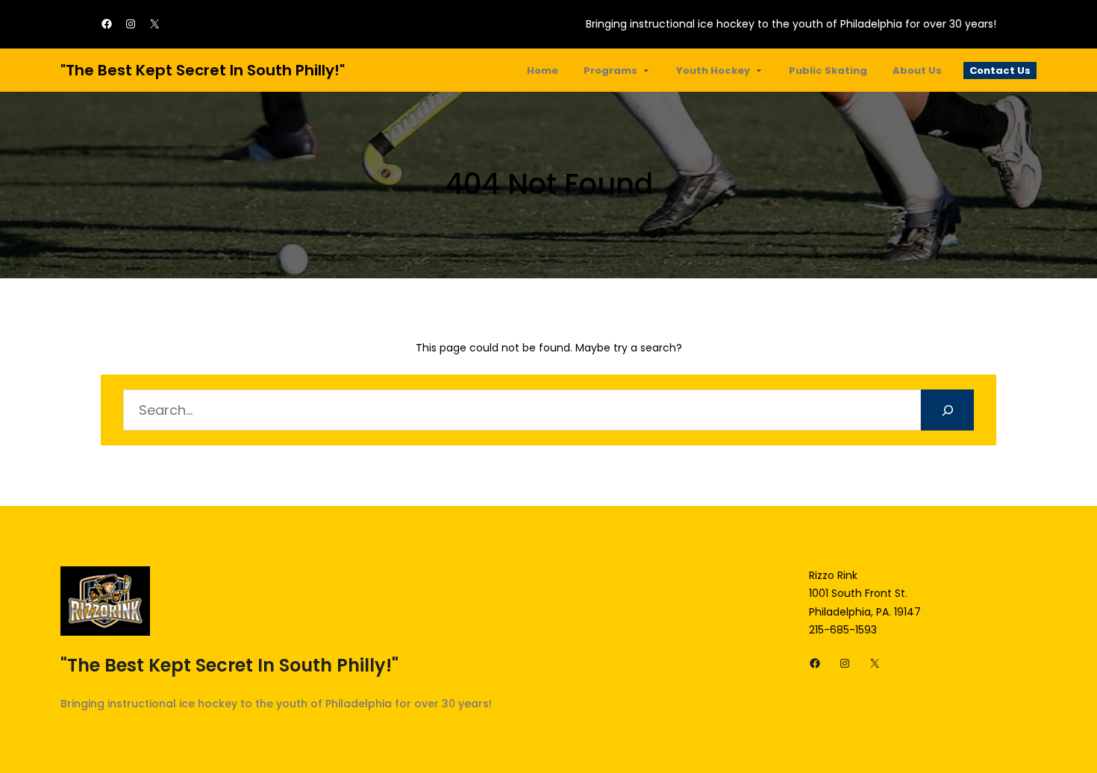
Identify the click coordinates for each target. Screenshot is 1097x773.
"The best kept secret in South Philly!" (202, 70)
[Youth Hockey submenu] (759, 70)
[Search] (947, 410)
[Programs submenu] (646, 70)
